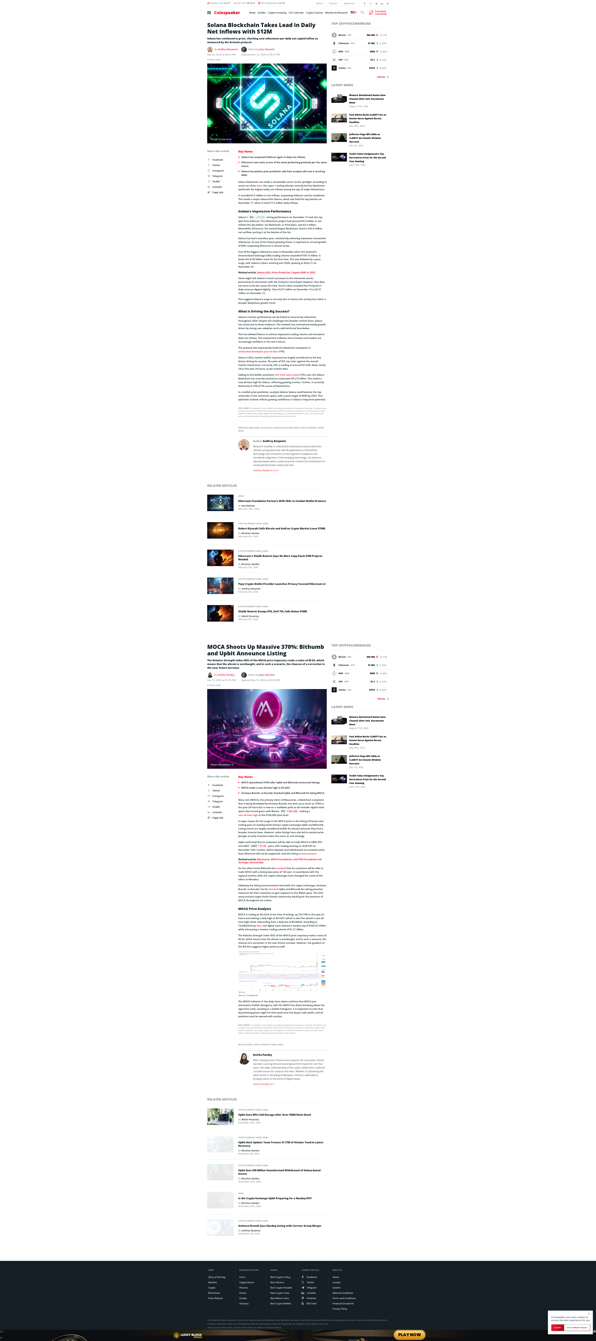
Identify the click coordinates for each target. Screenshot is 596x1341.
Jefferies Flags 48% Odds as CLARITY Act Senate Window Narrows (365, 138)
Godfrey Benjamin (228, 49)
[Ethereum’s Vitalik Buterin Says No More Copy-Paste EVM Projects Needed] (220, 558)
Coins (242, 1277)
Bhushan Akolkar (251, 533)
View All (381, 77)
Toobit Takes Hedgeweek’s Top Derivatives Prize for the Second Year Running (367, 157)
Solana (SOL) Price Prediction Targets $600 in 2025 (286, 272)
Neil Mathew (248, 505)
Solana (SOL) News (270, 427)
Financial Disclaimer (343, 1303)
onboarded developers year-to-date (258, 351)
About (319, 3)
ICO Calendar (296, 12)
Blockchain (214, 1292)
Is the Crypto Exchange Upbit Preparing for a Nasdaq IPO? (275, 1198)
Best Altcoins (277, 1282)
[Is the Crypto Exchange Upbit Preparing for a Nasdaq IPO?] (220, 1200)
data (259, 185)
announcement (307, 853)
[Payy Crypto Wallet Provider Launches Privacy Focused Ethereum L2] (220, 586)
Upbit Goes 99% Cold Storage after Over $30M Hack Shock (274, 1114)
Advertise (349, 3)
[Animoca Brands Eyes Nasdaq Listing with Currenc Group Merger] (220, 1228)
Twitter (216, 165)
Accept (557, 1328)
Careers (336, 1287)
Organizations (246, 1282)
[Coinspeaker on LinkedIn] (382, 3)
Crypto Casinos (314, 12)
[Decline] (588, 1313)
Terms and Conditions (344, 1298)
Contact (333, 3)
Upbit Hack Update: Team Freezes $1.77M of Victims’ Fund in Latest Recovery (280, 1144)
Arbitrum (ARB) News (249, 427)
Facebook (217, 159)
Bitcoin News (245, 1044)
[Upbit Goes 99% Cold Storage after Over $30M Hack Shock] (220, 1117)
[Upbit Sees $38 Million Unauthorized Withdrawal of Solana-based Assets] (220, 1173)
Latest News (342, 85)
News (252, 12)
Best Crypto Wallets (280, 1303)
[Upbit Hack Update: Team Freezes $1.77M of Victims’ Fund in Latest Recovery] (220, 1145)
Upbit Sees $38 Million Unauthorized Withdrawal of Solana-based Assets (279, 1172)
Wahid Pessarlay (250, 616)
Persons (243, 1287)
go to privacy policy (577, 1328)
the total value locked (287, 374)
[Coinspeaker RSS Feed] (388, 3)
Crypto (211, 1287)
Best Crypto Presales (281, 1287)
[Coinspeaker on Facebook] (365, 3)
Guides (262, 12)
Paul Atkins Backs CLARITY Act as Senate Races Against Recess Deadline (367, 118)
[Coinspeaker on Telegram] (376, 3)
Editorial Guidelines (342, 1292)
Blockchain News (290, 427)
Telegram (217, 176)
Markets (212, 1282)
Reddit (216, 181)
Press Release (215, 1298)
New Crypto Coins (279, 1292)
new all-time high (248, 815)
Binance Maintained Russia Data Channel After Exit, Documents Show (367, 99)
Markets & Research (336, 12)
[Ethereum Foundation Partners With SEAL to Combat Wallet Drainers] (220, 503)
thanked (273, 889)
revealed (281, 868)
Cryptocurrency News (312, 427)
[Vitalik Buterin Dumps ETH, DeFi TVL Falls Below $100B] (220, 614)
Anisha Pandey (226, 674)
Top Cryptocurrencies (351, 23)
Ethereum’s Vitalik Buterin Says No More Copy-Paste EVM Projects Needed (280, 557)
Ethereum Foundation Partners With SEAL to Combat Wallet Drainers (282, 501)
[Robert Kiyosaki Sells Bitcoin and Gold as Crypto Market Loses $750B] (220, 531)
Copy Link (217, 192)
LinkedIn (217, 186)
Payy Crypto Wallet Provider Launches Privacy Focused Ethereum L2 (281, 584)
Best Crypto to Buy (280, 1277)
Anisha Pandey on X (263, 1084)
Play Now (409, 1335)
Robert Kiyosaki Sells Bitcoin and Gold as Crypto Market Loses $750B (281, 528)
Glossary (244, 1303)
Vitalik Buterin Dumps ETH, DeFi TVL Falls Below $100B (272, 611)
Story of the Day (217, 1277)
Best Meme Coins (279, 1298)
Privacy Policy (339, 1308)
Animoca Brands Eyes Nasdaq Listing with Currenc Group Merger (280, 1225)
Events (242, 1292)
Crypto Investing (277, 12)
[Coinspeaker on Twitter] (370, 3)
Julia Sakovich (267, 49)
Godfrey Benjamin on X (265, 470)
